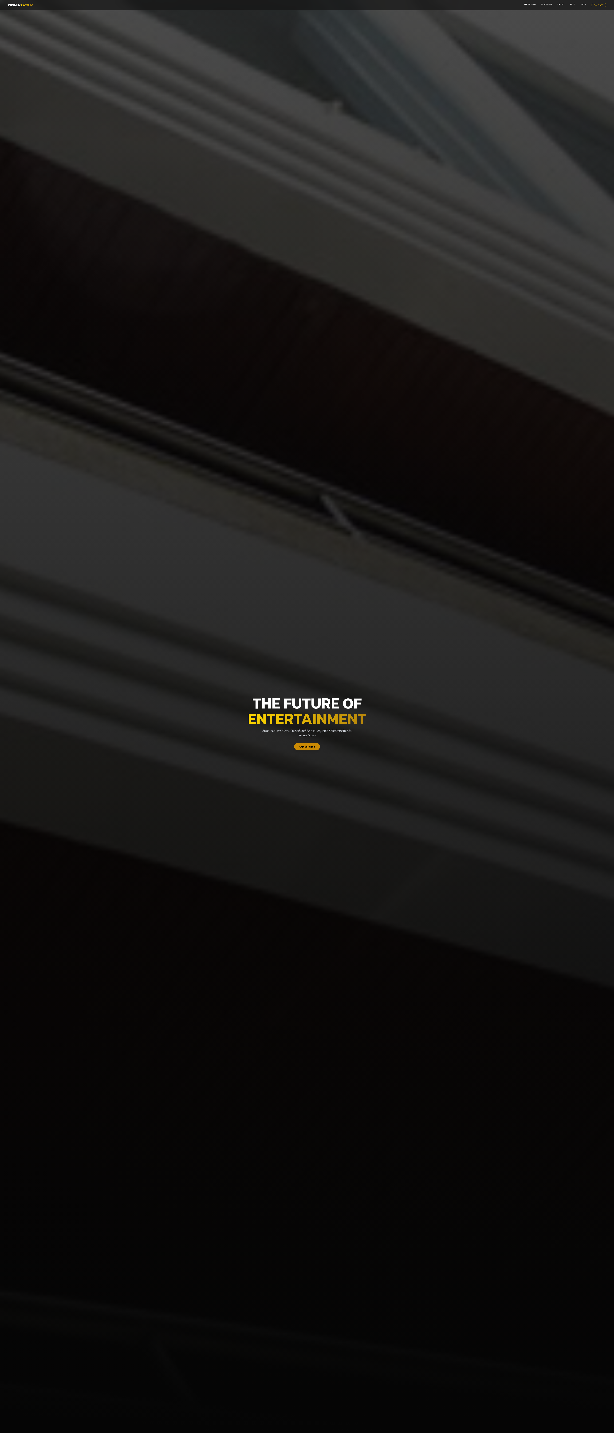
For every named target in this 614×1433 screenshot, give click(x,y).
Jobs (583, 4)
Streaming (529, 4)
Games (561, 4)
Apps (572, 4)
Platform (546, 4)
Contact (599, 5)
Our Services (307, 747)
